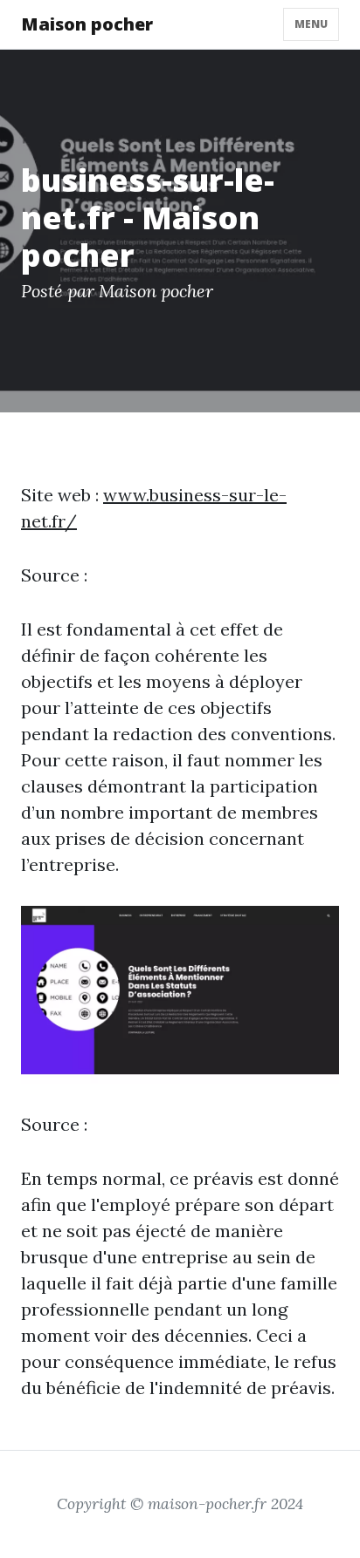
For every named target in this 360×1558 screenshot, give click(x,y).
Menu (311, 24)
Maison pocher (87, 24)
